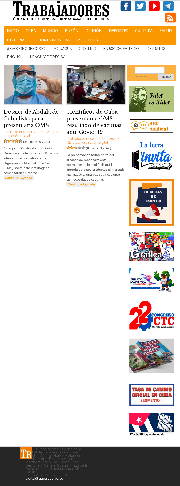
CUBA (31, 30)
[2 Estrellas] (9, 141)
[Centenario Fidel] (151, 109)
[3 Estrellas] (13, 141)
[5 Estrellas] (20, 141)
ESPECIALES (87, 40)
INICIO (13, 30)
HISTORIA (15, 40)
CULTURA (144, 30)
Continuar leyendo (18, 178)
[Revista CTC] (151, 372)
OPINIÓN (94, 30)
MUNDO (50, 30)
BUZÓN (72, 30)
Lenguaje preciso (48, 57)
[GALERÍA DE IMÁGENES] (151, 259)
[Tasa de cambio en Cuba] (151, 404)
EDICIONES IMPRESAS (50, 40)
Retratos (156, 49)
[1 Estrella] (5, 141)
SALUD (166, 30)
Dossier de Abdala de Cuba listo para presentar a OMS (31, 118)
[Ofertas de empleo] (151, 202)
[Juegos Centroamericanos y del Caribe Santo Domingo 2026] (151, 292)
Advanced (140, 76)
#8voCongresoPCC (26, 49)
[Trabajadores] (26, 453)
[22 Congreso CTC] (151, 328)
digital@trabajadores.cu (44, 478)
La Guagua (62, 49)
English (15, 57)
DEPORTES (118, 30)
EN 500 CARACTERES (121, 49)
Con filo (87, 49)
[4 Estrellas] (17, 141)
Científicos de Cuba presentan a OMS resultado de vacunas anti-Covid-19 (93, 122)
